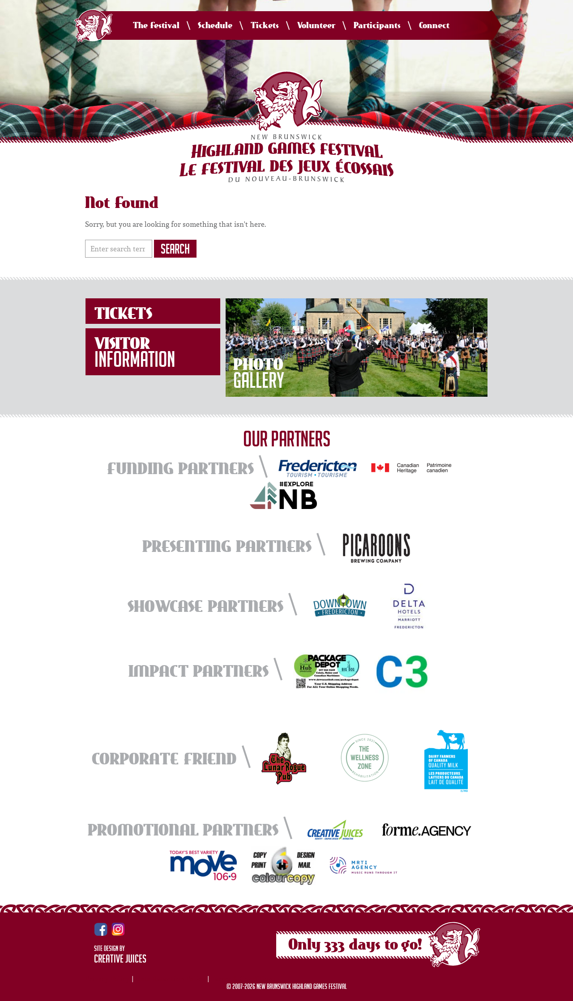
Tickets (265, 25)
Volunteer (316, 25)
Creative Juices (120, 960)
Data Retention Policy (170, 978)
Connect (434, 25)
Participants (377, 25)
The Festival (156, 25)
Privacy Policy (107, 978)
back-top (562, 991)
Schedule (215, 25)
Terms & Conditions (243, 978)
